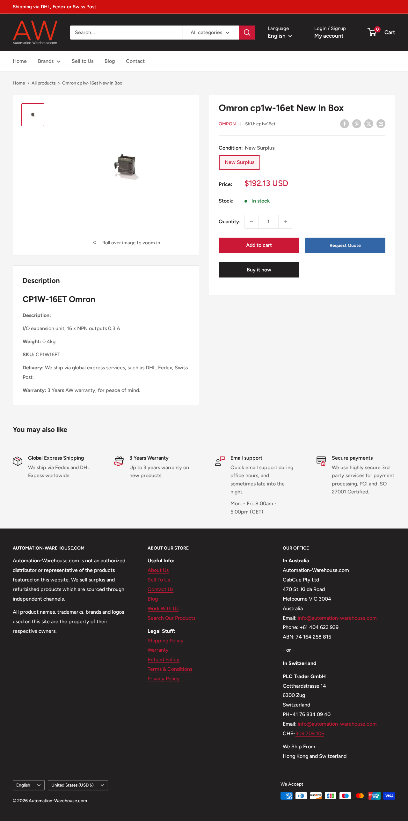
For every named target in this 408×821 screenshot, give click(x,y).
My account (329, 36)
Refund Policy (163, 659)
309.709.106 (309, 733)
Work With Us (163, 608)
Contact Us (160, 589)
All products (44, 83)
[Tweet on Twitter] (368, 123)
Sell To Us (159, 580)
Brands (46, 61)
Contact (135, 61)
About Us (158, 570)
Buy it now (259, 270)
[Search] (247, 33)
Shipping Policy (166, 641)
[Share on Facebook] (344, 123)
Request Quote (345, 245)
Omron (227, 124)
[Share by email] (380, 123)
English (23, 785)
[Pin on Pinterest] (356, 123)
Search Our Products (171, 618)
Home (20, 61)
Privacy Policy (164, 679)
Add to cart (259, 245)
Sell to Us (82, 61)
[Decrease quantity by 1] (251, 221)
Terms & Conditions (170, 669)
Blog (110, 61)
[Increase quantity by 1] (285, 221)
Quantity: (230, 221)
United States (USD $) (72, 785)
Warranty (158, 650)
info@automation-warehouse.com (337, 618)
